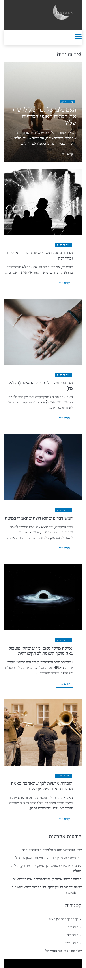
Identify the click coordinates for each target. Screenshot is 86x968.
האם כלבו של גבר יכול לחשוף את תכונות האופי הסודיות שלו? (44, 116)
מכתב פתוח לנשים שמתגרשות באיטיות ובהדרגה (40, 255)
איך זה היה (75, 927)
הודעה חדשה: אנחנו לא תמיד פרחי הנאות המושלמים (47, 879)
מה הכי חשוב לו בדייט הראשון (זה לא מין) (41, 385)
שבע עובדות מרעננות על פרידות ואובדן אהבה (52, 850)
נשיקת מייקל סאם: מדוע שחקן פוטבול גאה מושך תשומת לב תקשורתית (41, 650)
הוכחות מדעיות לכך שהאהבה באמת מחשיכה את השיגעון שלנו (42, 785)
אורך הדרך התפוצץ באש (65, 919)
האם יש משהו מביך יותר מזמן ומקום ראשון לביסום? (48, 857)
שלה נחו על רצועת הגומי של (63, 951)
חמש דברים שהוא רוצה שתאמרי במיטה (39, 518)
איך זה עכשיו (73, 943)
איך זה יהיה (67, 101)
